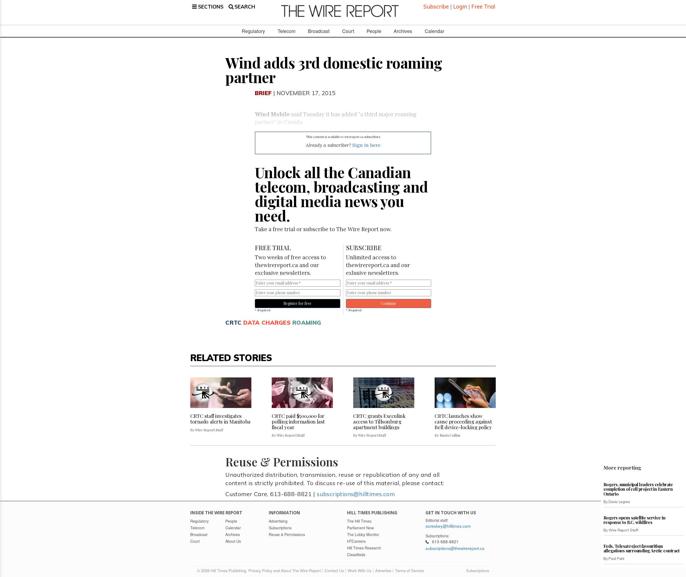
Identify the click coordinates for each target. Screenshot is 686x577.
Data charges (267, 322)
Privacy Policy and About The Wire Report (284, 570)
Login (460, 6)
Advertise (383, 570)
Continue (388, 303)
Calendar (434, 31)
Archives (403, 31)
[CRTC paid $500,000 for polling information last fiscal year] (302, 392)
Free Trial (483, 6)
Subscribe (436, 6)
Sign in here (366, 145)
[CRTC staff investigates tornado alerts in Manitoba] (220, 392)
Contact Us (334, 570)
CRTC (233, 322)
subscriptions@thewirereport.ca (455, 548)
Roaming (306, 322)
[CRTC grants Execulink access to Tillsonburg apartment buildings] (383, 392)
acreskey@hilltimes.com (448, 526)
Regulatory (253, 31)
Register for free (297, 303)
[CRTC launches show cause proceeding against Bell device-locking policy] (465, 392)
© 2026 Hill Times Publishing (222, 570)
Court (348, 31)
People (374, 31)
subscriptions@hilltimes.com (356, 493)
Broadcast (319, 31)
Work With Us (359, 570)
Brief (263, 92)
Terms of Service (409, 570)
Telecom (287, 31)
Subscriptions (477, 570)
